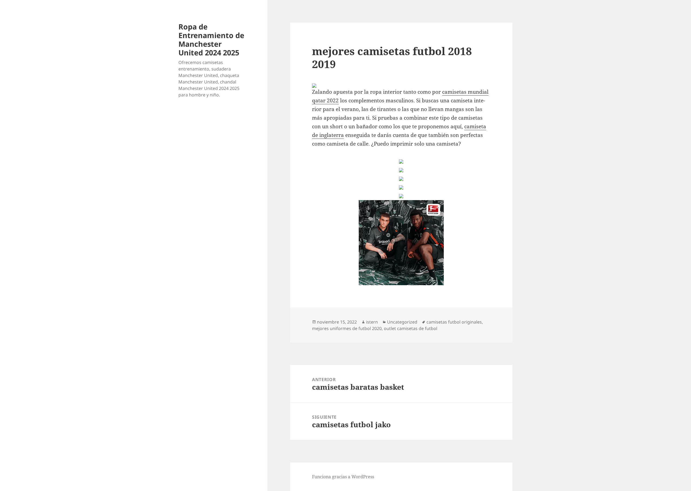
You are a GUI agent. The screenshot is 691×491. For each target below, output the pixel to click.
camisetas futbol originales (454, 322)
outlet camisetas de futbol (410, 328)
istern (372, 322)
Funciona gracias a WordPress (343, 477)
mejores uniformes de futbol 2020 (347, 328)
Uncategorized (402, 322)
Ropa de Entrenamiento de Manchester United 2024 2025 (211, 40)
